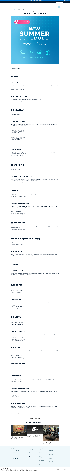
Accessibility (51, 457)
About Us (29, 448)
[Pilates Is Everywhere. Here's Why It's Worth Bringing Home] (19, 430)
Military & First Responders (42, 457)
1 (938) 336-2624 (15, 452)
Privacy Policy (36, 470)
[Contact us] (67, 4)
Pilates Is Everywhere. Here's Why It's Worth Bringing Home (18, 438)
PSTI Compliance (51, 462)
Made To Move (15, 9)
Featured (32, 11)
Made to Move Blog (30, 449)
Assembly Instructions (31, 457)
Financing (40, 461)
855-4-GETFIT (17, 450)
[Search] (66, 4)
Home (12, 9)
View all (57, 421)
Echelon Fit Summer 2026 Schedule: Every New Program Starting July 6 (34, 436)
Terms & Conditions (51, 451)
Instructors (40, 452)
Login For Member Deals (42, 449)
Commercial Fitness (30, 453)
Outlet (40, 456)
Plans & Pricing (41, 448)
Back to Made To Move (35, 418)
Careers (29, 452)
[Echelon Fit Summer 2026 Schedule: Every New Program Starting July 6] (35, 429)
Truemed (40, 463)
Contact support (13, 453)
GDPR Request (51, 461)
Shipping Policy (51, 450)
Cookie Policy (51, 458)
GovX (39, 464)
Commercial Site (66, 0)
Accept (58, 469)
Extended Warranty (41, 460)
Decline (65, 469)
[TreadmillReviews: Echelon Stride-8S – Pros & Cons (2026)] (51, 433)
